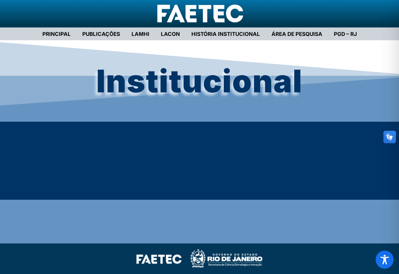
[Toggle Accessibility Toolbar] (384, 259)
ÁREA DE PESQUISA (297, 34)
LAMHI (140, 34)
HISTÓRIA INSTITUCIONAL (225, 34)
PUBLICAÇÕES (101, 34)
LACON (170, 34)
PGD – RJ (345, 34)
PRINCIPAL (56, 34)
